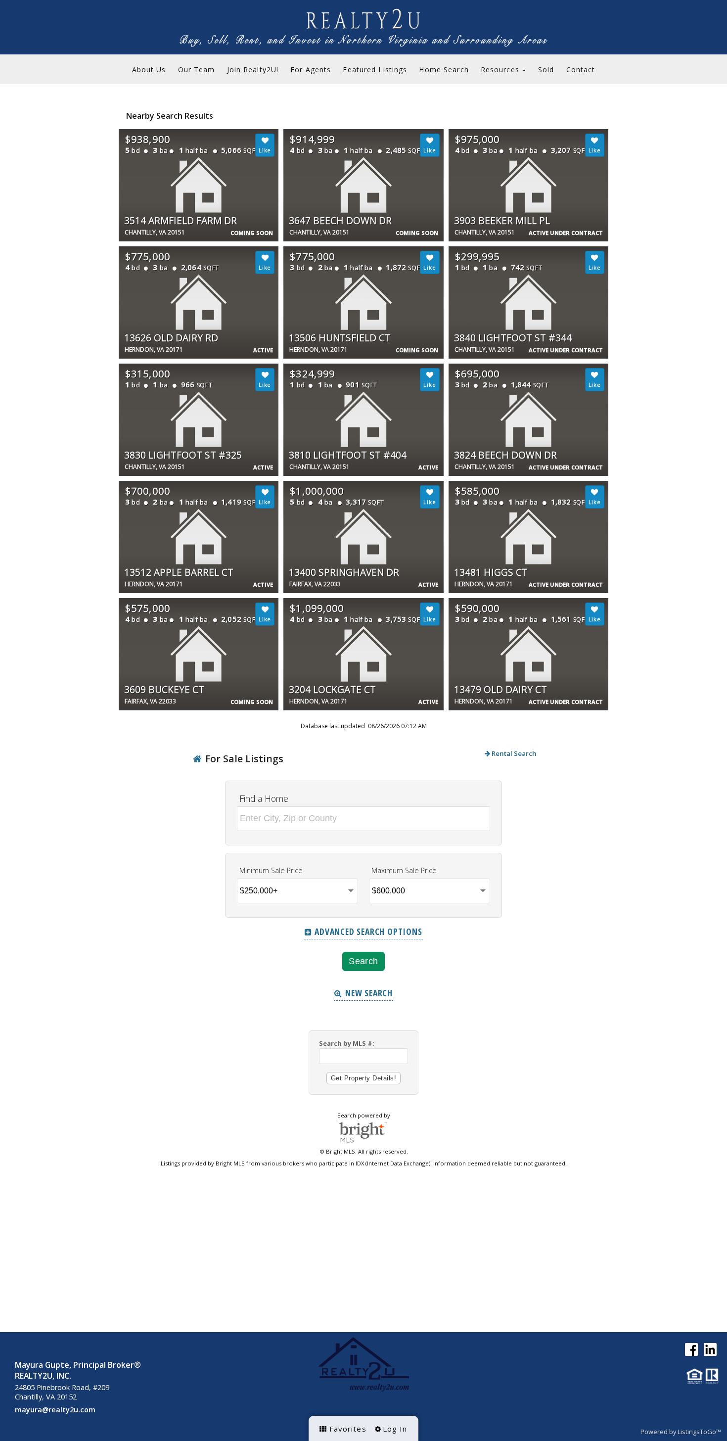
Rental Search (513, 753)
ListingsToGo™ (699, 1431)
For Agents (310, 69)
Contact (580, 69)
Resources (501, 69)
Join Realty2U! (253, 69)
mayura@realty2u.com (55, 1409)
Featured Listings (375, 69)
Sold (546, 69)
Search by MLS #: (346, 1043)
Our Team (196, 69)
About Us (149, 69)
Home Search (443, 69)
